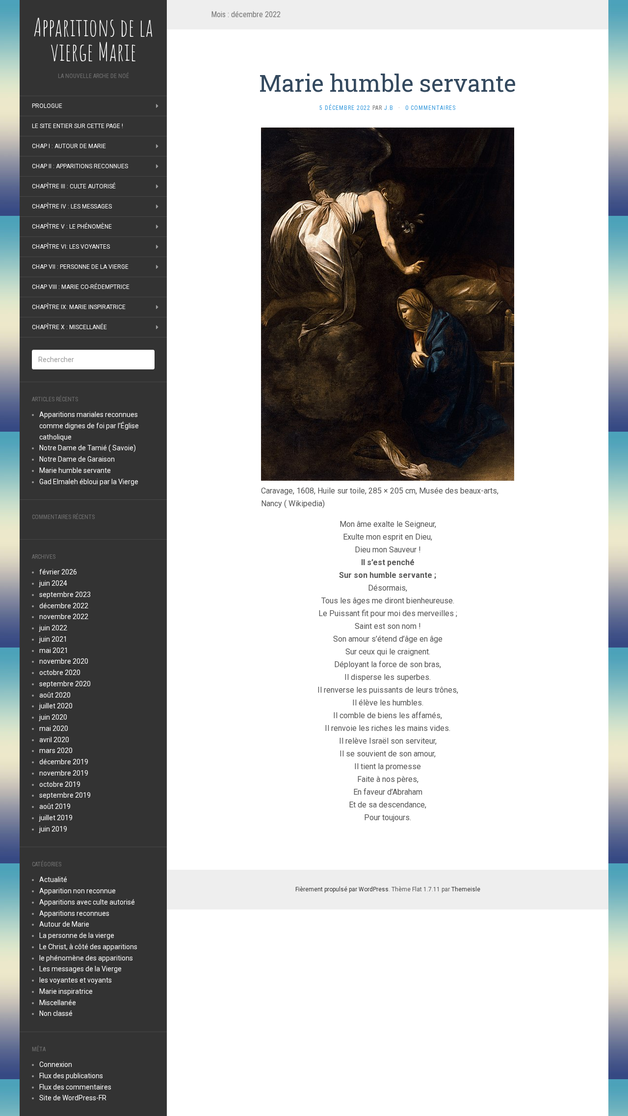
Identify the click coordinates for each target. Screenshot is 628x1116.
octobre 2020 (59, 672)
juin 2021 (53, 639)
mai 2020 (53, 728)
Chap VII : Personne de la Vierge (80, 266)
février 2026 (58, 572)
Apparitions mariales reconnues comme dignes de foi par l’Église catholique (89, 426)
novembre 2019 (63, 773)
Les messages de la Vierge (80, 969)
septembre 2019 (65, 795)
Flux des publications (71, 1076)
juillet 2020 (56, 706)
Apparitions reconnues (74, 913)
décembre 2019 (63, 762)
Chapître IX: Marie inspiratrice (79, 307)
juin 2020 (53, 717)
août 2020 (55, 695)
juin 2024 (53, 583)
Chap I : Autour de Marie (69, 146)
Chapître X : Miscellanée (69, 327)
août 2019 (55, 806)
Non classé (56, 1013)
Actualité (53, 879)
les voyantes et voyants (75, 980)
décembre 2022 (63, 606)
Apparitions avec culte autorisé (87, 902)
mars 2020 (56, 750)
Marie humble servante (75, 470)
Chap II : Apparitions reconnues (80, 166)
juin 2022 (53, 628)
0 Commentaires (430, 107)
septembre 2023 (65, 594)
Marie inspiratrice (66, 991)
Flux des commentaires (75, 1087)
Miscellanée (57, 1003)
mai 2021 (53, 650)
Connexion (55, 1064)
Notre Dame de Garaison (77, 459)
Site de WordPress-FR (72, 1098)
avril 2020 (54, 740)
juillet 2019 (56, 818)
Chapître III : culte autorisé (74, 186)
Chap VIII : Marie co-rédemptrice (81, 287)
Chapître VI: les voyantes (71, 246)
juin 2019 (53, 829)
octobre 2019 (59, 784)
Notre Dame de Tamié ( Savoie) (87, 448)
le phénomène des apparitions (86, 958)
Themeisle (465, 889)
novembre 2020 (63, 661)
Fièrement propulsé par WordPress (342, 889)
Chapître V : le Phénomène (72, 226)
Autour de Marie (64, 924)
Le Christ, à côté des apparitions (88, 947)
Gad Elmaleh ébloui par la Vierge (88, 482)
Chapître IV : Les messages (72, 206)
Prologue (47, 106)
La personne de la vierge (76, 935)
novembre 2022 (63, 617)
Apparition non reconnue (77, 891)
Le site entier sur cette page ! (77, 126)
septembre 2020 (65, 684)
